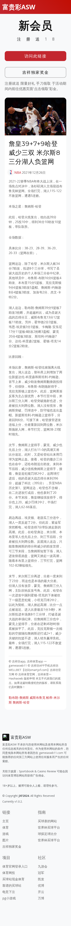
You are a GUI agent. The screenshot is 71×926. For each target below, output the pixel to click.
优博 (41, 885)
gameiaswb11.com (51, 753)
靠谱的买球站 (11, 885)
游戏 (5, 834)
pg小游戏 (9, 898)
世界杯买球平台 (49, 827)
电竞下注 (8, 892)
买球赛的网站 (47, 821)
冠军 (41, 873)
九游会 (42, 866)
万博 (41, 898)
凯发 (41, 879)
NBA (17, 172)
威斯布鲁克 (37, 697)
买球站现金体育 (13, 879)
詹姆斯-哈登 (21, 702)
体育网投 (8, 873)
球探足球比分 (47, 834)
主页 (5, 821)
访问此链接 (35, 56)
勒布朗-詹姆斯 (19, 697)
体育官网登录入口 (15, 866)
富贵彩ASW (18, 7)
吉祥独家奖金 (35, 72)
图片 (5, 840)
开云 (41, 892)
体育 (5, 827)
